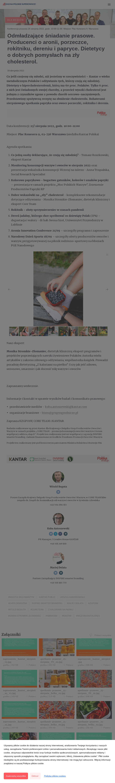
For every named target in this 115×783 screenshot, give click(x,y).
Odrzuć (35, 776)
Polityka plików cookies (55, 776)
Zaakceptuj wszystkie (16, 776)
